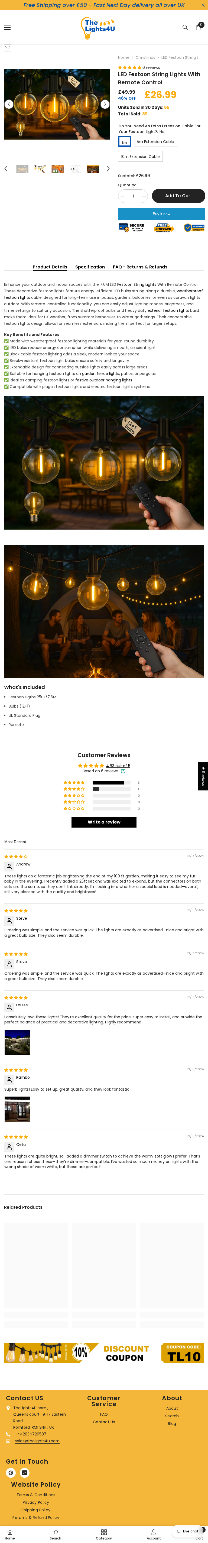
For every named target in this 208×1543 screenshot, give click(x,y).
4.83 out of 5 (118, 766)
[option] (57, 104)
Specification (90, 267)
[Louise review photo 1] (17, 1042)
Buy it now (161, 214)
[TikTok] (25, 1473)
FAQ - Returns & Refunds (140, 267)
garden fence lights (100, 373)
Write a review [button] (104, 822)
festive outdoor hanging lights (103, 380)
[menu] (7, 27)
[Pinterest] (11, 1473)
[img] (16, 856)
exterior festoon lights (168, 310)
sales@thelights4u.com (37, 1441)
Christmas (145, 57)
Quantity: (127, 185)
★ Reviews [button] (203, 776)
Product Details (50, 267)
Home (123, 57)
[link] (36, 1315)
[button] (9, 104)
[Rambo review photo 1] (17, 1109)
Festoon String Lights (136, 284)
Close (203, 5)
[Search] (185, 27)
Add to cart (178, 196)
